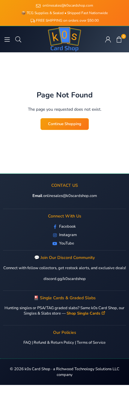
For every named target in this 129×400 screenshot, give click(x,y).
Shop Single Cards (83, 313)
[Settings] (108, 39)
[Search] (18, 39)
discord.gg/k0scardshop (65, 279)
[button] (119, 39)
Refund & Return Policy (54, 342)
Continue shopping (64, 124)
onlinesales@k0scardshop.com (69, 195)
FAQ (27, 342)
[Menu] (7, 39)
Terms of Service (91, 342)
